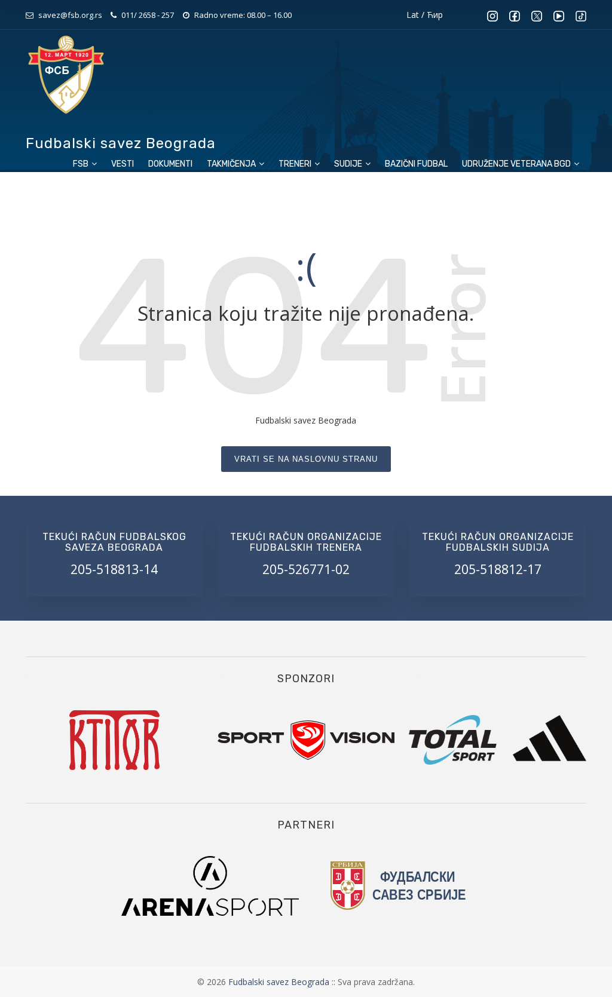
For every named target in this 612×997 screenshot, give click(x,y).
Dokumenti (170, 164)
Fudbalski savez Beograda (280, 981)
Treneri (296, 164)
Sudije (349, 164)
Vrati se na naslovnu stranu (306, 459)
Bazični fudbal (416, 164)
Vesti (122, 164)
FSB (81, 164)
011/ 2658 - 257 (147, 15)
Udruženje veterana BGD (517, 164)
